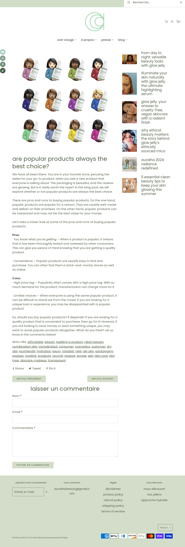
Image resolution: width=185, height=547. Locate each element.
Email (17, 412)
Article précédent (29, 378)
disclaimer (113, 489)
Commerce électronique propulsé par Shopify (48, 537)
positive (30, 356)
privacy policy (113, 494)
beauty (50, 342)
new (78, 351)
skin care (101, 356)
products (44, 356)
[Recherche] (166, 21)
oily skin (88, 351)
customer (98, 347)
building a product (69, 342)
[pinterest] (2, 64)
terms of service (113, 511)
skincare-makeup (33, 360)
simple (81, 356)
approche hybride (154, 500)
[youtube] (2, 52)
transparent (57, 360)
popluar (18, 356)
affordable (35, 342)
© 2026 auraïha (19, 537)
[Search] (181, 2)
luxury (56, 351)
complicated (48, 347)
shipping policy (113, 506)
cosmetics (82, 347)
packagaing (104, 351)
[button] (165, 527)
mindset (68, 351)
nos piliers (154, 494)
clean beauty (94, 342)
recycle (57, 356)
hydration (44, 351)
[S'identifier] (172, 21)
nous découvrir (154, 489)
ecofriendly (27, 351)
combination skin (24, 347)
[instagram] (2, 58)
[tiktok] (2, 70)
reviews (69, 356)
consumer (66, 347)
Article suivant (102, 378)
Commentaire (23, 428)
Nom (17, 396)
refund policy (113, 500)
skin (90, 356)
